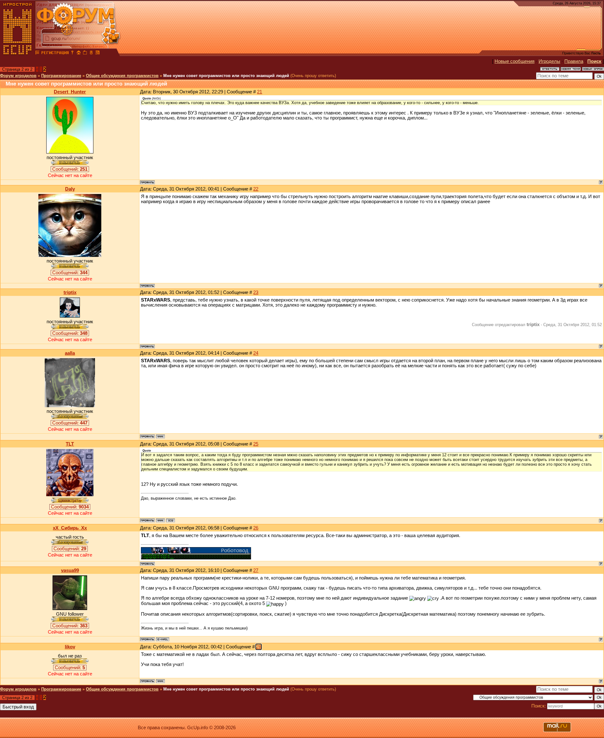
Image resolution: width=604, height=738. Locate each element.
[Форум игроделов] (37, 53)
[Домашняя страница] (160, 436)
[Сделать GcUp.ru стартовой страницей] (79, 53)
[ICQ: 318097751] (170, 520)
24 (255, 353)
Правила (573, 61)
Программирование (61, 75)
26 (255, 527)
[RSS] (97, 53)
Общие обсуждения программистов (122, 75)
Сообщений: (69, 169)
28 (258, 646)
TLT (70, 444)
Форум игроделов (18, 75)
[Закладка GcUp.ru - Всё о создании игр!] (85, 53)
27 (255, 570)
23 (255, 292)
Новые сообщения (514, 61)
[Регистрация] (55, 53)
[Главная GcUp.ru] (17, 53)
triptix (70, 292)
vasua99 (70, 570)
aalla (70, 353)
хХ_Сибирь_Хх (70, 527)
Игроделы (549, 61)
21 (259, 91)
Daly (70, 188)
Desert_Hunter (70, 91)
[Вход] (72, 53)
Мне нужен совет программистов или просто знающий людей (226, 75)
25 (255, 444)
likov (70, 646)
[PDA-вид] (91, 53)
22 (255, 188)
